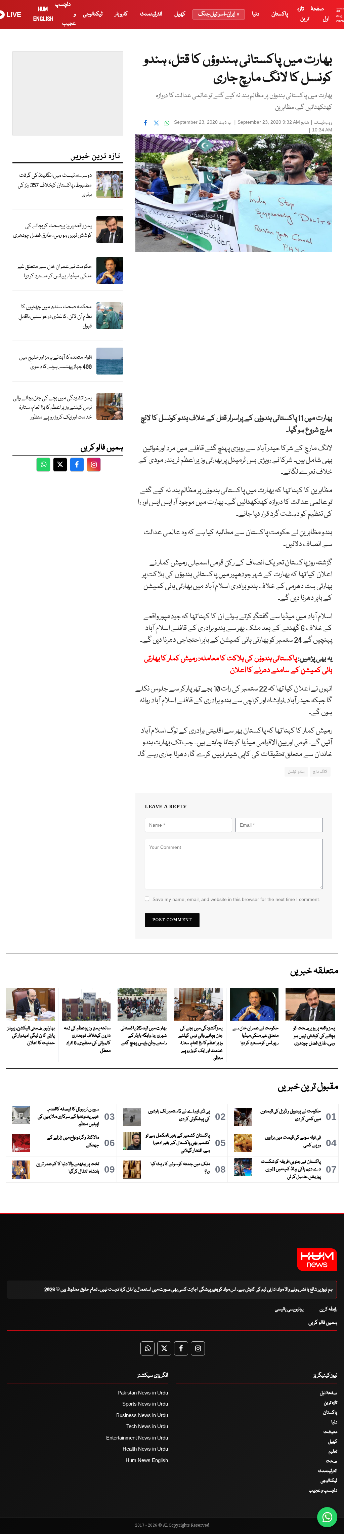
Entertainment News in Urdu (137, 1438)
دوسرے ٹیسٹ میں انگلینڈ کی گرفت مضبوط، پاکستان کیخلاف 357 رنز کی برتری (55, 185)
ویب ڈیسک (323, 123)
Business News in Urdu (142, 1415)
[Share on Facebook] (145, 123)
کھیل (179, 14)
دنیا (255, 14)
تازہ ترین (330, 1403)
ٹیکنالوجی (92, 14)
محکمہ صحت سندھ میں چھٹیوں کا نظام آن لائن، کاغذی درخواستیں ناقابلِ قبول (55, 316)
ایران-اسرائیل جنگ (216, 14)
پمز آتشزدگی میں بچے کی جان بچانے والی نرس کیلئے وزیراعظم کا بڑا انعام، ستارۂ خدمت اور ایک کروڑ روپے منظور (52, 408)
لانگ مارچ (320, 772)
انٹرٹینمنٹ (151, 14)
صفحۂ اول (328, 1393)
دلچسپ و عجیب (323, 1490)
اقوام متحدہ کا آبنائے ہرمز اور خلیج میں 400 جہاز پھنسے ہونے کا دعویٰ (55, 362)
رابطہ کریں (328, 1309)
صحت (331, 1461)
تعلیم (333, 1451)
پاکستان (279, 14)
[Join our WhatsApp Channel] (327, 1517)
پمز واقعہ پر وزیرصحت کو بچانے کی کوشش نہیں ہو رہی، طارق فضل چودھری (52, 231)
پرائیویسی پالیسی (289, 1309)
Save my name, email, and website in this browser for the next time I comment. (236, 899)
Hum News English (147, 1460)
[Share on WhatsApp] (167, 123)
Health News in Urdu (145, 1449)
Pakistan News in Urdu (143, 1392)
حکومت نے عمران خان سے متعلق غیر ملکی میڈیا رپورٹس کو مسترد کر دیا (54, 272)
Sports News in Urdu (145, 1404)
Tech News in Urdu (147, 1426)
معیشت (330, 1432)
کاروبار (121, 14)
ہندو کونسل (296, 772)
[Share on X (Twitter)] (156, 123)
